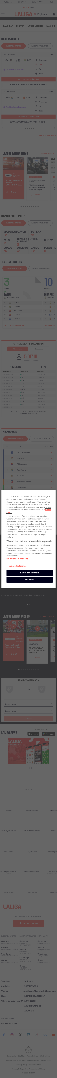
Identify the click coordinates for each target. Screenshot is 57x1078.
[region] (28, 539)
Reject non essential (29, 573)
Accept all (29, 580)
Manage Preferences (18, 566)
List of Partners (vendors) (17, 559)
